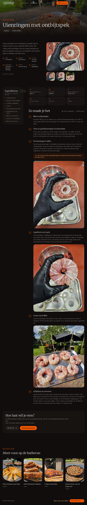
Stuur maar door (76, 500)
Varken (25, 486)
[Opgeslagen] (79, 3)
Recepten (34, 3)
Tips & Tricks (50, 3)
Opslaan (9, 74)
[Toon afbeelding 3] (70, 76)
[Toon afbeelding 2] (60, 76)
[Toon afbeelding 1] (50, 76)
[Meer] (25, 91)
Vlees (41, 3)
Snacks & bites (16, 30)
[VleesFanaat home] (8, 3)
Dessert (67, 488)
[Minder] (20, 91)
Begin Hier (25, 3)
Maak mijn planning (28, 428)
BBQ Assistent (62, 3)
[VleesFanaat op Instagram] (82, 3)
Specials (6, 30)
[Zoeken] (75, 3)
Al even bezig (23, 66)
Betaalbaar (35, 66)
